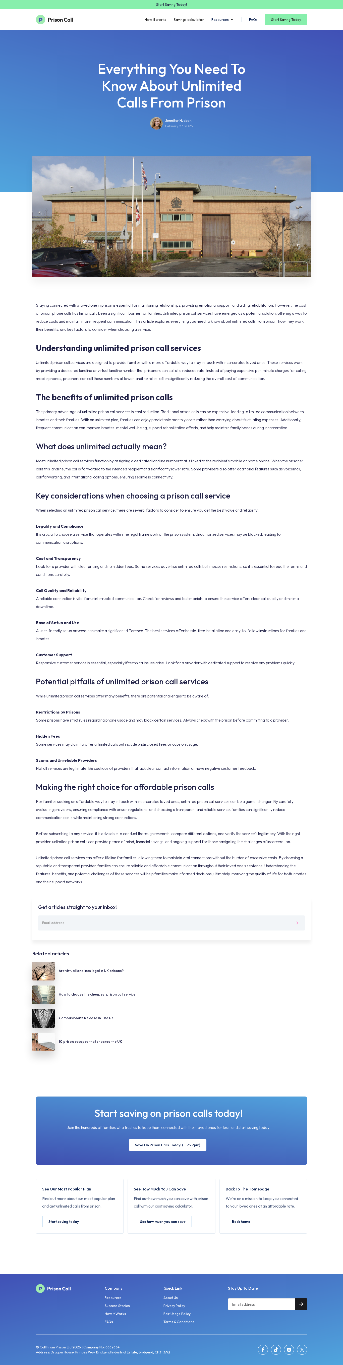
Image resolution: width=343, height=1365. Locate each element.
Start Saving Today (286, 19)
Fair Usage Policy (177, 1314)
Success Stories (117, 1305)
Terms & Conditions (178, 1322)
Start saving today (63, 1221)
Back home (241, 1221)
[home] (57, 19)
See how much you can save (163, 1221)
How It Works (115, 1314)
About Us (170, 1297)
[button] (222, 19)
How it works (155, 19)
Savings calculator (189, 19)
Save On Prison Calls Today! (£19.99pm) (167, 1145)
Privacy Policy (174, 1305)
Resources (113, 1297)
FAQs (253, 19)
